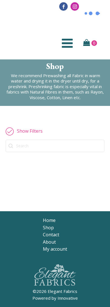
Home (49, 220)
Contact (51, 235)
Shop (48, 227)
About (49, 242)
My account (55, 249)
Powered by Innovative (55, 298)
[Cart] (90, 43)
